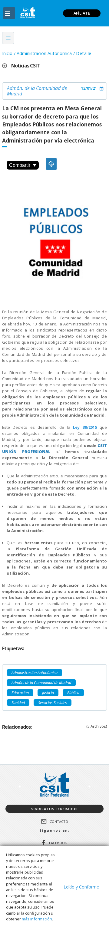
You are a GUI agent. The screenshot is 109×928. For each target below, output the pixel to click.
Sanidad (18, 702)
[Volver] (6, 66)
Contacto (59, 821)
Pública (73, 692)
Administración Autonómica (44, 53)
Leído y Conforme (81, 887)
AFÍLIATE (82, 13)
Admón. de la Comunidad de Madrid (37, 91)
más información (37, 919)
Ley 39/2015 (85, 427)
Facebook (58, 842)
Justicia (48, 692)
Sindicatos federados (54, 808)
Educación (20, 692)
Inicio (7, 53)
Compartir (19, 165)
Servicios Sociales (52, 702)
